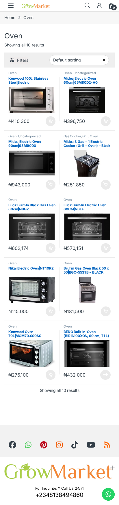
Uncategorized (84, 73)
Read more (105, 375)
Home (9, 17)
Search (87, 5)
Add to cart (50, 121)
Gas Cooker (72, 136)
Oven (12, 73)
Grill (85, 136)
